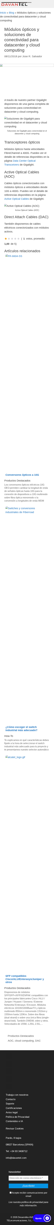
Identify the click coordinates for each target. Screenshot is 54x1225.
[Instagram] (9, 1086)
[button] (42, 1218)
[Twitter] (9, 1064)
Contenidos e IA (14, 1121)
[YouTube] (9, 1079)
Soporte (10, 1103)
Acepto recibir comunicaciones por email (29, 1194)
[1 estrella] (5, 238)
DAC (38, 1040)
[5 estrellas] (18, 238)
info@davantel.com (16, 1158)
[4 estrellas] (15, 238)
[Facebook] (9, 1056)
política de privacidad (32, 1202)
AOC (10, 1040)
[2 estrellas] (8, 238)
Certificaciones (14, 1108)
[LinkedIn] (9, 1071)
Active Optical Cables (16, 198)
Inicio (3, 12)
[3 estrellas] (12, 238)
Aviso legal (12, 1112)
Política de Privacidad (17, 1117)
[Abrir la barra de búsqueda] (42, 4)
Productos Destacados (21, 1036)
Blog (11, 12)
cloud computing (24, 1040)
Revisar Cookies (15, 1128)
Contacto (10, 1099)
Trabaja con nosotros (17, 1094)
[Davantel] (16, 4)
